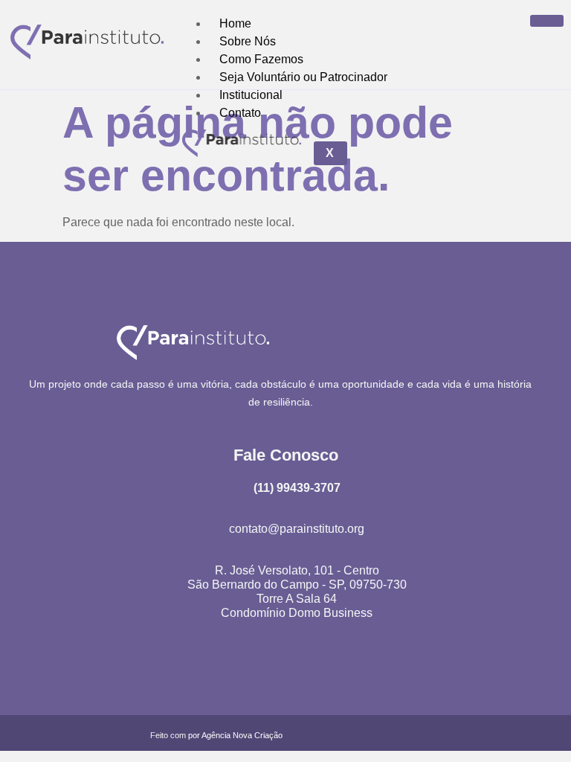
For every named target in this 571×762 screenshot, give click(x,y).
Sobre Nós (247, 41)
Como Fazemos (261, 59)
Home (235, 23)
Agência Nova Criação (242, 735)
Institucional (251, 95)
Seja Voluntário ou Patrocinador (303, 77)
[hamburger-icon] (547, 21)
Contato (240, 112)
